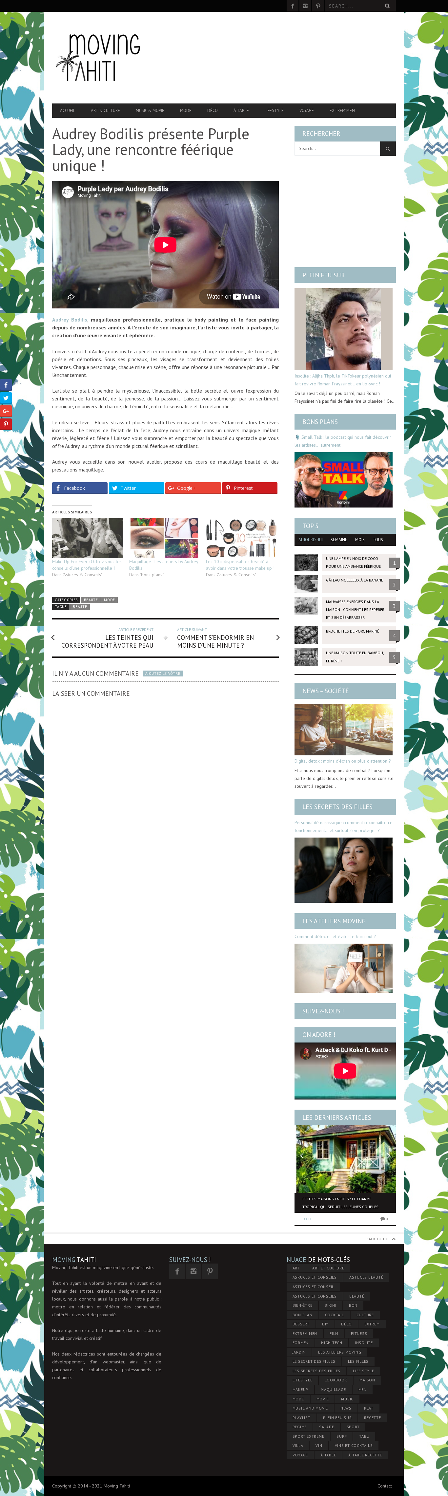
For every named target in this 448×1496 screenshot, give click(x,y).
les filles (358, 1361)
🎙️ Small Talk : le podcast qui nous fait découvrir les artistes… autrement (343, 441)
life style (363, 1370)
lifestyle (303, 1379)
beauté (80, 606)
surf (341, 1436)
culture (365, 1314)
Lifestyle (274, 110)
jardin (299, 1352)
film (334, 1333)
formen (301, 1342)
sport (353, 1426)
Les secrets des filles (337, 807)
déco (346, 1323)
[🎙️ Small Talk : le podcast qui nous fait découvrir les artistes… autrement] (344, 479)
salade (326, 1426)
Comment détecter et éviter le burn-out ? (335, 936)
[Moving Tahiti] (103, 57)
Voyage (306, 110)
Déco (212, 110)
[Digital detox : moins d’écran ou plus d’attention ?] (344, 729)
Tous (378, 540)
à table (328, 1454)
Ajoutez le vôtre (162, 673)
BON (353, 1305)
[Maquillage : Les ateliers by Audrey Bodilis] (164, 538)
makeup (301, 1389)
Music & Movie (150, 110)
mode (298, 1398)
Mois (360, 540)
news (346, 1408)
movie (322, 1398)
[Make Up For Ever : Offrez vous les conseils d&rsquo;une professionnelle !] (87, 538)
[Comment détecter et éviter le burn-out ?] (344, 968)
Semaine (339, 540)
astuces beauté (366, 1277)
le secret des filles (314, 1361)
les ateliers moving (339, 1352)
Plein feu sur (323, 275)
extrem (372, 1323)
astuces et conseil (314, 1286)
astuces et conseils (315, 1296)
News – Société (325, 691)
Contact (384, 1486)
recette (372, 1417)
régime (300, 1426)
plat (369, 1408)
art (296, 1267)
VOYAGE (300, 1454)
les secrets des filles (317, 1370)
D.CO (306, 1218)
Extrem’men (342, 110)
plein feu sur (337, 1417)
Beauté (91, 600)
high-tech (331, 1342)
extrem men (305, 1333)
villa (298, 1445)
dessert (301, 1323)
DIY (325, 1323)
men (362, 1389)
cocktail (334, 1314)
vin (319, 1445)
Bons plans (320, 422)
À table (241, 110)
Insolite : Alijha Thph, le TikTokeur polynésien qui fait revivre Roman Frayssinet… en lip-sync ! (343, 380)
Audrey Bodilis (69, 319)
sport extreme (308, 1436)
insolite (364, 1342)
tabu (364, 1436)
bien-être (303, 1305)
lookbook (336, 1379)
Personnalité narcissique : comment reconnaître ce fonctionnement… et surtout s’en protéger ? (344, 826)
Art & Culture (105, 110)
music (347, 1398)
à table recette (365, 1454)
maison (367, 1379)
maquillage (333, 1389)
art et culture (328, 1267)
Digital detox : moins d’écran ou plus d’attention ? (343, 761)
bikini (330, 1305)
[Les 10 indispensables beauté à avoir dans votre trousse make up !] (241, 538)
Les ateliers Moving (334, 921)
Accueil (67, 110)
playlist (302, 1417)
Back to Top (378, 1238)
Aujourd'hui (310, 540)
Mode (186, 110)
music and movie (310, 1408)
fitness (359, 1333)
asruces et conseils (315, 1277)
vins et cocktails (354, 1445)
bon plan (303, 1314)
